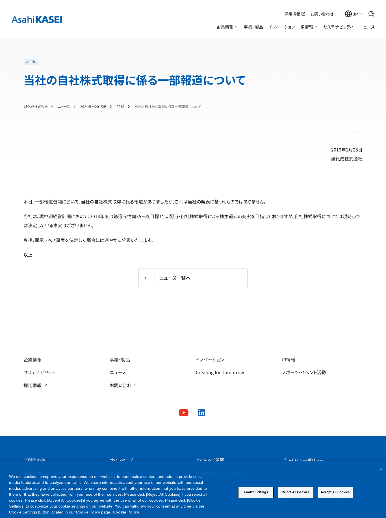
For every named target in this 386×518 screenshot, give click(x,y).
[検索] (371, 13)
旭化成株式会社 (36, 106)
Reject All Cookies (295, 492)
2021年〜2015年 (93, 106)
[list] (134, 62)
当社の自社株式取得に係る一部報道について (168, 106)
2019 (120, 106)
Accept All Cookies (335, 492)
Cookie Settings (256, 492)
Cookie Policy (126, 512)
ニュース (64, 106)
